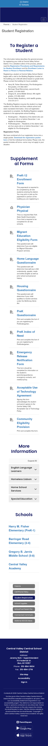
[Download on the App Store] (24, 735)
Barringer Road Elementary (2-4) (19, 541)
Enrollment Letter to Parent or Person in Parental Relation (23, 69)
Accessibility (24, 678)
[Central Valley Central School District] (24, 13)
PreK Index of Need (26, 333)
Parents (6, 24)
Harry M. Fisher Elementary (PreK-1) (22, 528)
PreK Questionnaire (26, 313)
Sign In (24, 682)
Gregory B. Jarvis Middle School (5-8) (22, 553)
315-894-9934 (27, 666)
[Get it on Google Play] (24, 728)
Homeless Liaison (21, 479)
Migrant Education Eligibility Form (27, 236)
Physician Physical (23, 209)
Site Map (24, 674)
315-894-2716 (26, 669)
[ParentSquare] (24, 722)
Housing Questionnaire (26, 288)
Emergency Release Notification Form (24, 358)
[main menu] (43, 19)
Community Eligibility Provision (24, 423)
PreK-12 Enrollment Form (24, 179)
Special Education (21, 498)
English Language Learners (21, 469)
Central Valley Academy (18, 566)
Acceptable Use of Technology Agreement (27, 391)
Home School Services (19, 489)
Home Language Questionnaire (28, 260)
